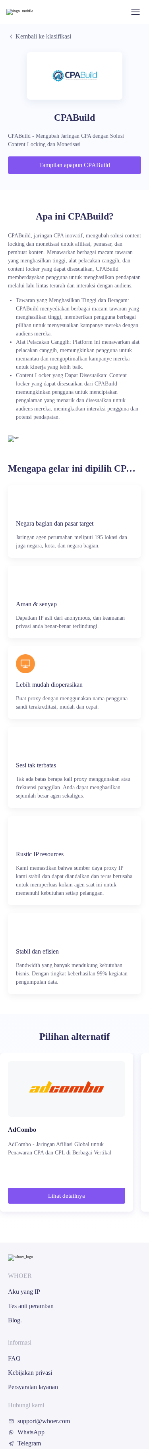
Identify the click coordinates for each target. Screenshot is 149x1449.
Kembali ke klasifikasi (43, 36)
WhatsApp (31, 1432)
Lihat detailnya (66, 1196)
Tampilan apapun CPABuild (74, 165)
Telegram (29, 1443)
